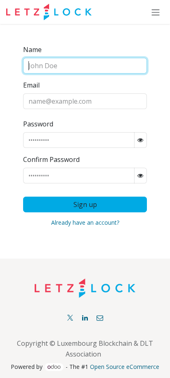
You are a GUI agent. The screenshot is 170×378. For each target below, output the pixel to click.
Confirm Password (51, 159)
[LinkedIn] (85, 317)
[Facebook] (99, 317)
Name (32, 49)
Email (31, 85)
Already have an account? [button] (85, 222)
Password (38, 123)
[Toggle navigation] (155, 12)
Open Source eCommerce (124, 367)
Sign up (85, 204)
